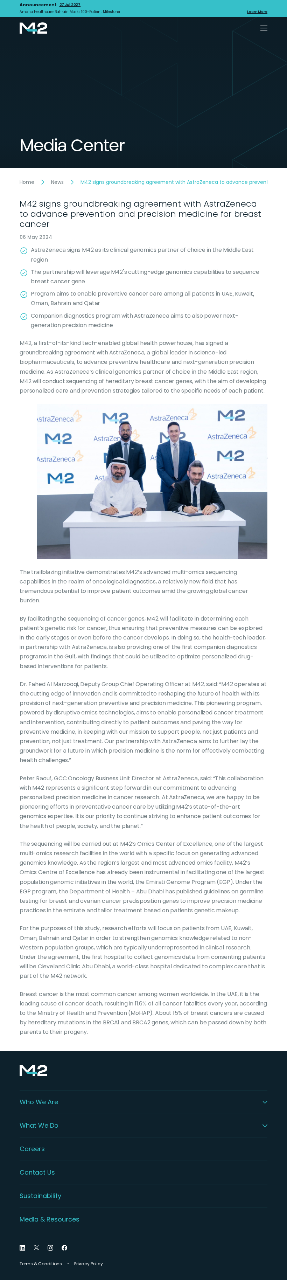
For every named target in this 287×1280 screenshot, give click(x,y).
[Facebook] (64, 1247)
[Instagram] (50, 1247)
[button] (263, 28)
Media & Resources (49, 1219)
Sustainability (40, 1196)
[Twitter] (36, 1247)
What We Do (39, 1125)
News (57, 182)
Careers (32, 1149)
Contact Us (37, 1172)
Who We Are (39, 1102)
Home (27, 182)
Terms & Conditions (41, 1264)
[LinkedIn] (22, 1247)
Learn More (257, 12)
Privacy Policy (88, 1264)
